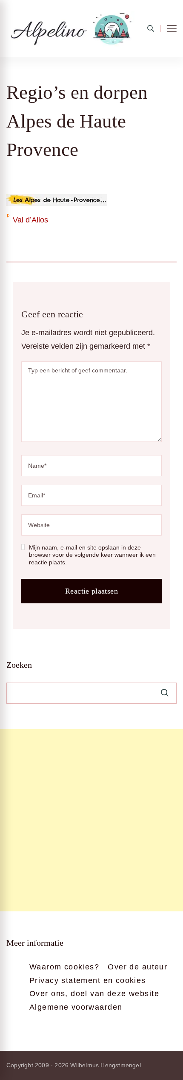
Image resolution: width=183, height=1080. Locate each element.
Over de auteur (137, 967)
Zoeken (19, 665)
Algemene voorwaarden (75, 1007)
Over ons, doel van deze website (94, 993)
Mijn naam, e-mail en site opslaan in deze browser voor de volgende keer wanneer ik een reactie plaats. (92, 555)
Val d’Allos (30, 220)
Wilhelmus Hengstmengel (105, 1065)
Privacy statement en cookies (87, 980)
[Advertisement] (91, 820)
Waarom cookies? (64, 967)
